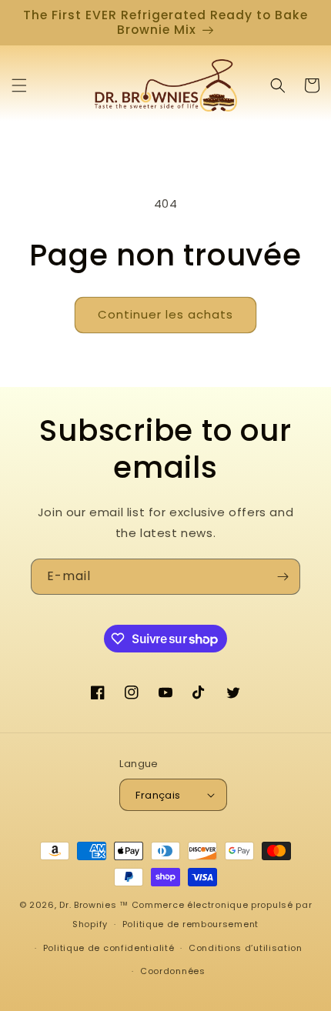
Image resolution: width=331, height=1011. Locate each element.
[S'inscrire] (282, 577)
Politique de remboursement (190, 924)
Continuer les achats (165, 314)
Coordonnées (173, 971)
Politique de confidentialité (109, 948)
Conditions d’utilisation (246, 948)
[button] (19, 85)
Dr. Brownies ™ (94, 905)
